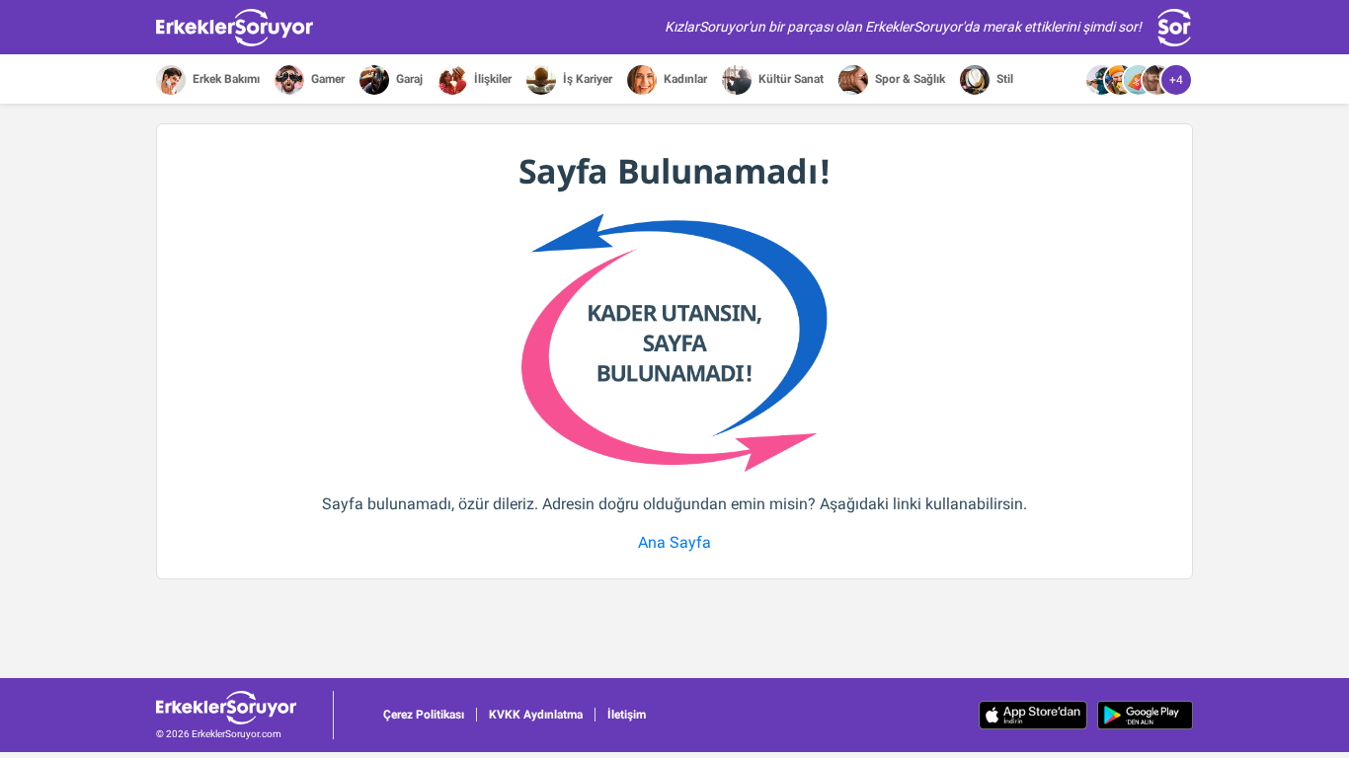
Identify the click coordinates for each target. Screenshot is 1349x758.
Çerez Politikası (423, 714)
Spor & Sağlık (908, 79)
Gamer (326, 79)
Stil (1003, 79)
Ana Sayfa (674, 542)
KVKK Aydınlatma (536, 714)
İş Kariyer (586, 79)
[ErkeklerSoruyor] (244, 707)
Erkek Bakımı (225, 79)
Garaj (408, 79)
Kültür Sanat (789, 79)
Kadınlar (684, 79)
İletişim (626, 714)
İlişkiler (491, 79)
